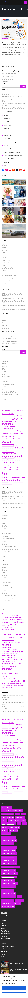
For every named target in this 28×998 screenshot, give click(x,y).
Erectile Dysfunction (11, 415)
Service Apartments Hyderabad (9, 450)
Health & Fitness (8, 132)
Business (6, 115)
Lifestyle (5, 38)
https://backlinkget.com (8, 76)
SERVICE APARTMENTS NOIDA (11, 471)
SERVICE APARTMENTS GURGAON (11, 440)
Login (3, 317)
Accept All (14, 987)
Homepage (4, 12)
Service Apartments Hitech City (8, 443)
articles (6, 410)
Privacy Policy (5, 328)
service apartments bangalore (13, 431)
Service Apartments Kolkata (11, 460)
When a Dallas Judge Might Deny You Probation (13, 107)
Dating (5, 121)
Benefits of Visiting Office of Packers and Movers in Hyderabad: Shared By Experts (14, 43)
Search (3, 83)
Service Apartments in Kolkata (9, 453)
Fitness (22, 415)
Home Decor (7, 138)
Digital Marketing (17, 413)
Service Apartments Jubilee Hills (8, 457)
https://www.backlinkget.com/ (9, 341)
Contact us (4, 322)
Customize (14, 991)
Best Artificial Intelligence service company (16, 410)
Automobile (6, 111)
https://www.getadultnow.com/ (9, 343)
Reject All (14, 994)
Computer (6, 118)
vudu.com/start (5, 685)
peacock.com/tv (7, 424)
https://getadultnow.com (8, 78)
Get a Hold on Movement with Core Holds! (12, 96)
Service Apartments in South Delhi (12, 456)
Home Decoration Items (9, 142)
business (18, 412)
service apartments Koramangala (9, 463)
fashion (18, 415)
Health (15, 418)
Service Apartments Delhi (12, 434)
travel (3, 480)
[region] (14, 986)
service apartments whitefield (13, 477)
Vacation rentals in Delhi (13, 480)
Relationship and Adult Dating (11, 152)
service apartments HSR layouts (13, 448)
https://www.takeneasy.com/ (9, 73)
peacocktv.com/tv (8, 426)
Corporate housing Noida (8, 413)
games (10, 418)
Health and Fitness (8, 135)
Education (6, 125)
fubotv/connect (5, 418)
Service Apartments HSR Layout (9, 445)
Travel (5, 165)
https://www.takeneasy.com (9, 338)
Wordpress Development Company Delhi (15, 685)
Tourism (5, 162)
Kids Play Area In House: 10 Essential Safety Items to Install (17, 962)
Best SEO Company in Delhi (6, 412)
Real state (6, 148)
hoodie (3, 421)
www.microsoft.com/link (7, 483)
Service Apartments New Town (10, 467)
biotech (13, 412)
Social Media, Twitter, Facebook (11, 155)
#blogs (3, 410)
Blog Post (4, 325)
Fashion (5, 128)
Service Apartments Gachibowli (8, 436)
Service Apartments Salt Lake (9, 475)
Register (4, 320)
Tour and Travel (7, 158)
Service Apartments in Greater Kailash (9, 451)
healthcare (21, 418)
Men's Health (14, 421)
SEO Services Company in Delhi (7, 428)
